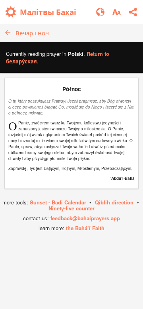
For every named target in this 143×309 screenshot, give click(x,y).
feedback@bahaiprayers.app (85, 218)
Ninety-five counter (71, 208)
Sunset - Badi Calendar (58, 202)
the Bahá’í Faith (85, 228)
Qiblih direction (114, 202)
